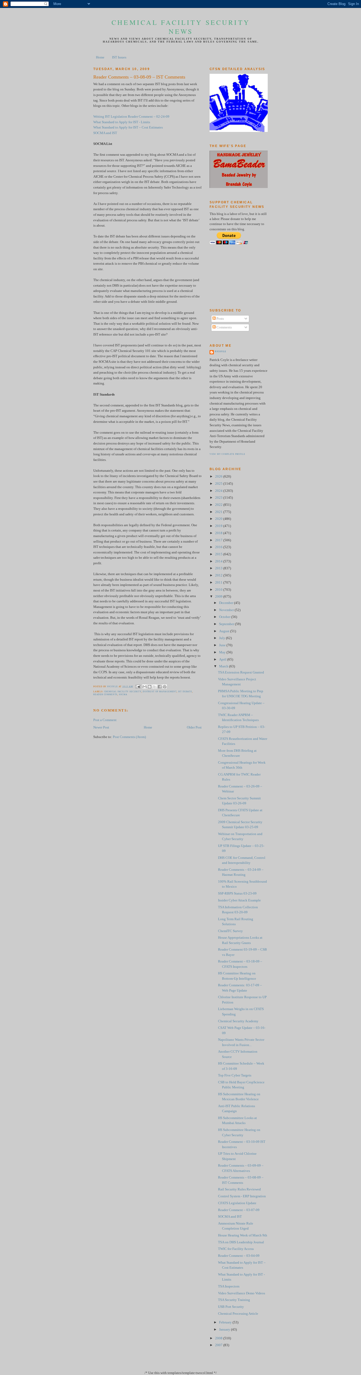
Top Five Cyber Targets (234, 1075)
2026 (219, 476)
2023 (219, 497)
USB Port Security (231, 1307)
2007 (219, 1345)
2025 (219, 483)
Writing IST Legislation (110, 116)
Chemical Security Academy (238, 1021)
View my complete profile (227, 454)
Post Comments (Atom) (129, 737)
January (225, 1329)
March (224, 666)
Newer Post (101, 727)
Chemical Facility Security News (181, 27)
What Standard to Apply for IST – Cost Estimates (128, 127)
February (226, 1322)
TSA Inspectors (228, 1286)
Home (100, 57)
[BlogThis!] (149, 686)
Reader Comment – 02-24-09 (148, 116)
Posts (220, 318)
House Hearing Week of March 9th (242, 1235)
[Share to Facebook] (159, 686)
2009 (219, 596)
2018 (219, 533)
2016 (219, 547)
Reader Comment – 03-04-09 (239, 1256)
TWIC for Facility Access (236, 1249)
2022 (219, 505)
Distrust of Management (160, 691)
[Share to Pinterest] (164, 686)
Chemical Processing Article (238, 1314)
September (227, 624)
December (226, 603)
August (224, 631)
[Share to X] (154, 686)
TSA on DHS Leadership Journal (241, 1242)
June (222, 645)
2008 (219, 1338)
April (223, 659)
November (227, 610)
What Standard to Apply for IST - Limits (121, 122)
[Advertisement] (233, 276)
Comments (224, 327)
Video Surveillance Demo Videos (241, 1293)
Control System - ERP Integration (242, 1196)
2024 (219, 491)
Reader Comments (105, 694)
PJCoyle (220, 351)
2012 (219, 575)
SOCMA (123, 694)
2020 (219, 519)
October (225, 617)
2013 (219, 568)
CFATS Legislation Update (237, 1203)
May (222, 652)
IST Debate (185, 691)
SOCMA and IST (105, 133)
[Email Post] (137, 686)
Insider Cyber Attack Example (239, 900)
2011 (219, 582)
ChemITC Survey (230, 931)
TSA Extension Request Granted (241, 672)
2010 (219, 590)
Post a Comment (105, 720)
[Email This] (144, 686)
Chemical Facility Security (122, 691)
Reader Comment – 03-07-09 (239, 1210)
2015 (219, 554)
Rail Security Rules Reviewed (239, 1189)
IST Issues (119, 57)
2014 (219, 561)
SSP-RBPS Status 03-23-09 (237, 893)
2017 (219, 540)
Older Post (194, 727)
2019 (219, 526)
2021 (219, 512)
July (222, 638)
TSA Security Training (234, 1300)
